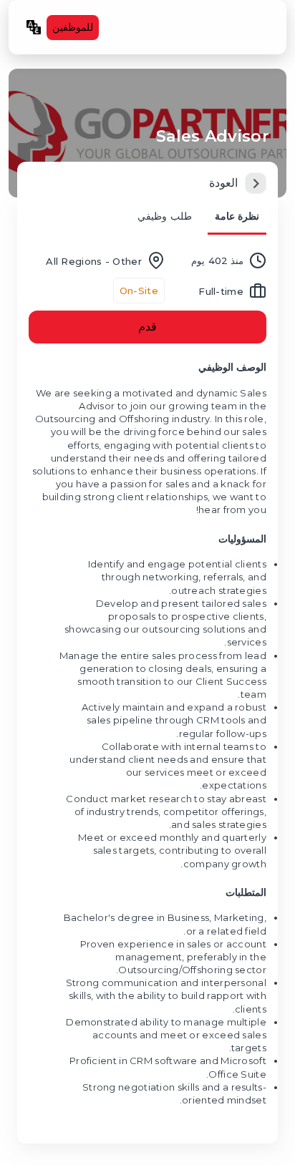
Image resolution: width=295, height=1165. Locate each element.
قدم (147, 326)
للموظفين (72, 27)
